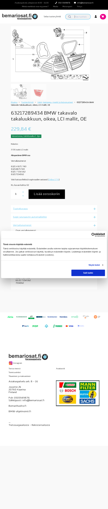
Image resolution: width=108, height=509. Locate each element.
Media (55, 7)
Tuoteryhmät (27, 102)
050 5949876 (64, 3)
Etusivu (14, 102)
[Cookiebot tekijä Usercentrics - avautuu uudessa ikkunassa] (93, 235)
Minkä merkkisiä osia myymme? (35, 7)
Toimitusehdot (15, 373)
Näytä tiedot (94, 265)
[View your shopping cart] (103, 17)
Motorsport (67, 7)
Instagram (17, 363)
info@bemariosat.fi (85, 3)
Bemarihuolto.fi (17, 406)
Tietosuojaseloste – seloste (29, 425)
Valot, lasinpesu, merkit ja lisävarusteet (55, 102)
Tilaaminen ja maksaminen (20, 376)
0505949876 (22, 398)
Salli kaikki (88, 273)
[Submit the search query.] (69, 16)
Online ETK (53, 180)
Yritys (79, 7)
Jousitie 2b (15, 387)
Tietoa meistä (14, 369)
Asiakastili (60, 369)
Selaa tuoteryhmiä (52, 17)
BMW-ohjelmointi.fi (20, 411)
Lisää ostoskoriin (47, 194)
